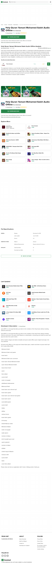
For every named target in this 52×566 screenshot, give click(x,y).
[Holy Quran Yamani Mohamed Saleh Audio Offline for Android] (3, 30)
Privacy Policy (40, 539)
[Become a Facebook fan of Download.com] (3, 556)
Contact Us (21, 543)
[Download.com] (4, 2)
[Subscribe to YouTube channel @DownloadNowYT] (8, 556)
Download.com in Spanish (24, 545)
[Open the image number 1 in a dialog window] (31, 91)
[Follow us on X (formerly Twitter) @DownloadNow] (5, 556)
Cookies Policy (40, 543)
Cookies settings (40, 549)
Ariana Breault (22, 326)
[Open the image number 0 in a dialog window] (11, 91)
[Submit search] (10, 2)
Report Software (27, 256)
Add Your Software (23, 541)
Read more (49, 48)
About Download (22, 539)
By (9, 33)
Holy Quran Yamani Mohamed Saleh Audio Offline (28, 29)
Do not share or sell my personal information (41, 546)
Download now (14, 37)
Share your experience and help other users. (11, 42)
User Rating (18, 33)
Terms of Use (39, 541)
